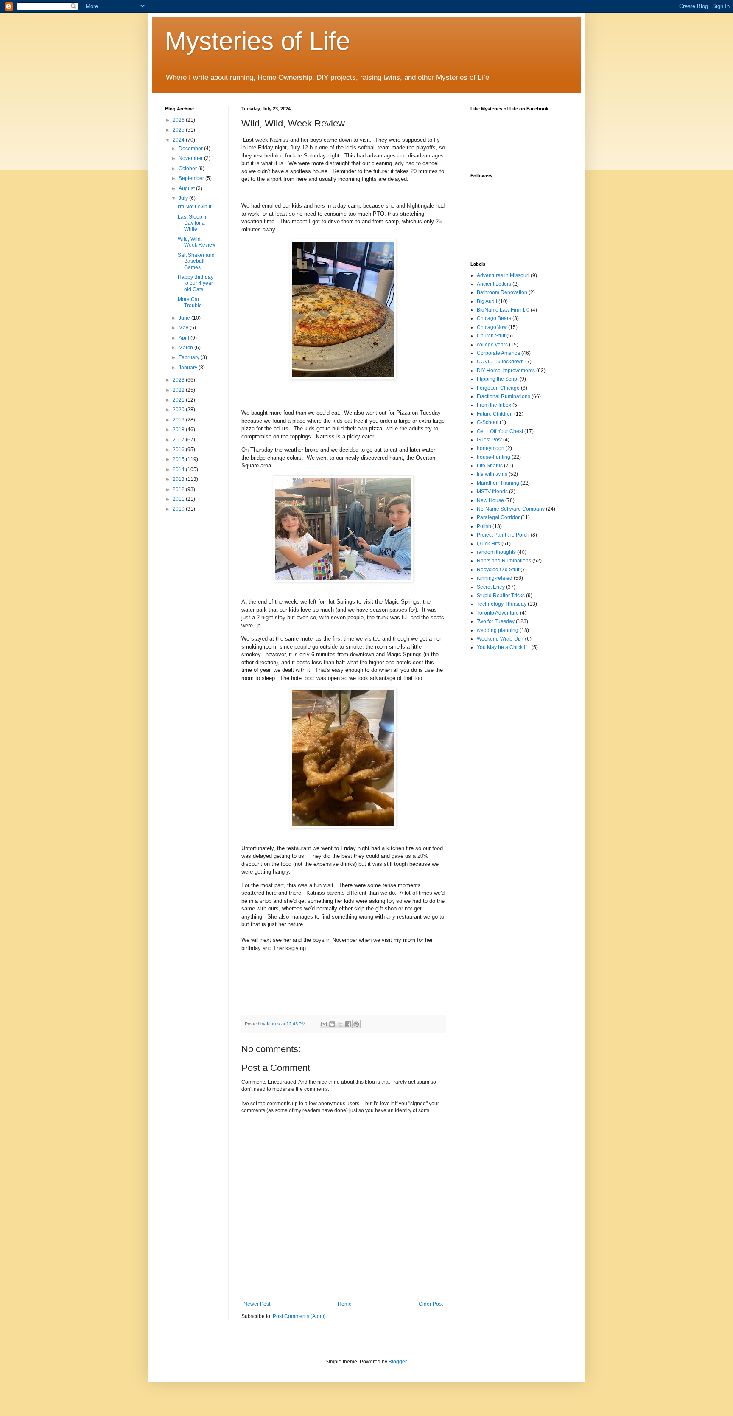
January (189, 368)
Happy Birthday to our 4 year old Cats (195, 283)
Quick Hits (488, 544)
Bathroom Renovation (502, 292)
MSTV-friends (492, 491)
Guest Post (489, 440)
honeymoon (490, 448)
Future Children (495, 414)
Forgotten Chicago (498, 388)
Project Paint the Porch (503, 535)
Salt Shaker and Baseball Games (196, 261)
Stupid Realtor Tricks (501, 595)
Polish (484, 526)
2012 (179, 489)
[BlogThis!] (332, 1024)
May (184, 328)
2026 (179, 120)
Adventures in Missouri (503, 275)
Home (345, 1304)
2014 (179, 469)
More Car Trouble (190, 302)
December (191, 149)
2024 (179, 140)
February (190, 357)
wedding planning (497, 630)
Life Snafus (490, 466)
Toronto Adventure (498, 613)
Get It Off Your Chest (500, 431)
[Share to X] (340, 1024)
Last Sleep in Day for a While (193, 223)
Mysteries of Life (257, 41)
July (184, 198)
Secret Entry (491, 587)
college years (492, 345)
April (184, 338)
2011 (179, 499)
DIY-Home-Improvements (506, 371)
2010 (179, 509)
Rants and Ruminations (504, 561)
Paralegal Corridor (498, 517)
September (192, 178)
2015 (179, 459)
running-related (494, 578)
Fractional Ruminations (503, 396)
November (191, 158)
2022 (179, 390)
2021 (179, 400)
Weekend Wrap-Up (499, 639)
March (186, 348)
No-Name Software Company (511, 509)
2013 (179, 479)
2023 (179, 380)
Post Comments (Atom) (299, 1316)
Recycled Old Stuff (498, 570)
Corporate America (498, 353)
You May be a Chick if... (503, 647)
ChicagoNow (492, 327)
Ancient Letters (494, 284)
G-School (487, 422)
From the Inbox (494, 405)
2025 (179, 130)
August (187, 188)
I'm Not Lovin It (194, 207)
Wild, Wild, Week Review (197, 242)
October (188, 168)
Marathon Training (498, 483)
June (185, 318)
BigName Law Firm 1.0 (503, 310)
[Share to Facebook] (348, 1024)
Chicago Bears (494, 318)
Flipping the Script (497, 379)
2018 (179, 430)
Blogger (397, 1362)
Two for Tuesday (496, 621)
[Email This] (324, 1024)
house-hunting (493, 457)
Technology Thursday (501, 604)
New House (490, 500)
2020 (179, 410)
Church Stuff (491, 336)
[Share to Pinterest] (356, 1024)
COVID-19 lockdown (500, 362)
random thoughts (496, 552)
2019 (179, 420)
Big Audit (487, 301)
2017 (179, 440)
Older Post (431, 1304)
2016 (179, 449)
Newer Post (256, 1304)
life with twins (492, 474)
